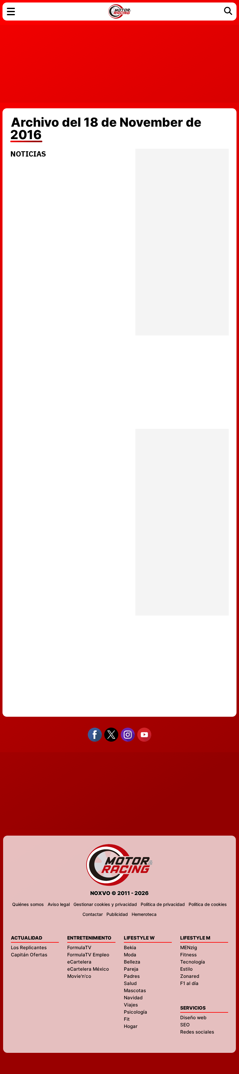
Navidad (133, 998)
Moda (130, 955)
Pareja (131, 969)
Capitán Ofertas (29, 955)
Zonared (189, 976)
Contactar (92, 914)
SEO (185, 1025)
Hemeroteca (144, 914)
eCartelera (79, 962)
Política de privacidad (163, 904)
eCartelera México (88, 969)
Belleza (132, 962)
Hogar (131, 1026)
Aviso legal (59, 904)
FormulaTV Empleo (88, 955)
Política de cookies (208, 904)
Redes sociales (197, 1032)
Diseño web (193, 1017)
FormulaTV (79, 947)
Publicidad (117, 914)
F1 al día (189, 983)
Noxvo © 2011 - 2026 (119, 893)
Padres (132, 976)
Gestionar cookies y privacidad (105, 904)
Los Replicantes (29, 947)
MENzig (188, 947)
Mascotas (135, 990)
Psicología (135, 1012)
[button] (11, 11)
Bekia (130, 947)
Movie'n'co (79, 976)
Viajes (131, 1005)
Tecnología (192, 962)
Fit (127, 1019)
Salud (130, 983)
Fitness (188, 955)
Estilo (186, 969)
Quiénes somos (28, 904)
